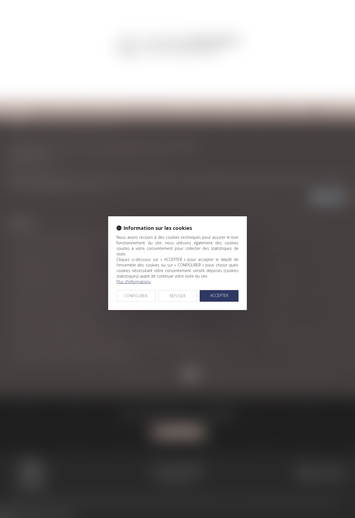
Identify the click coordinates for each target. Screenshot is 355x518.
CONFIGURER (136, 295)
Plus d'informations (133, 281)
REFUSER (178, 295)
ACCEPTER (219, 295)
